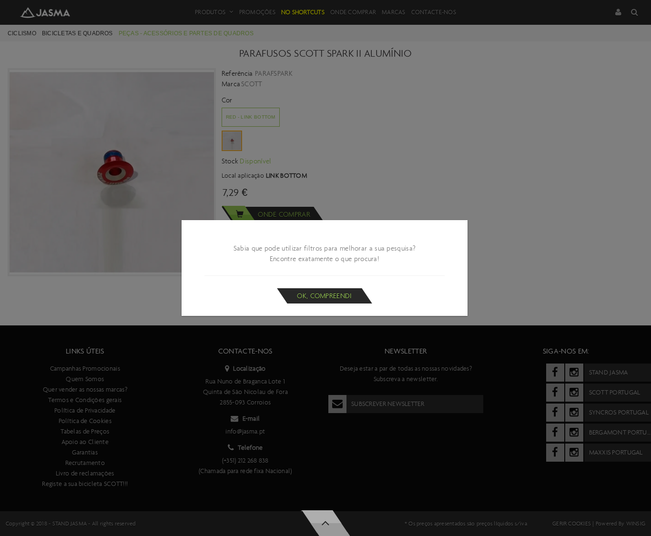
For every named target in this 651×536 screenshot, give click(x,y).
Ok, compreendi (324, 296)
